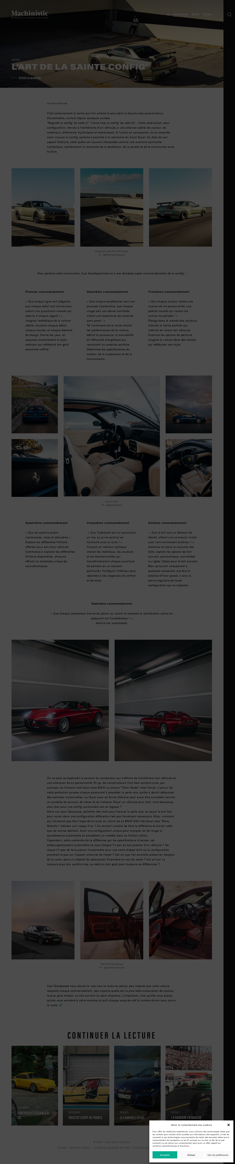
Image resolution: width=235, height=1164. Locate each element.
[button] (228, 1124)
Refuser (191, 1154)
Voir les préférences (217, 1154)
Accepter (165, 1154)
